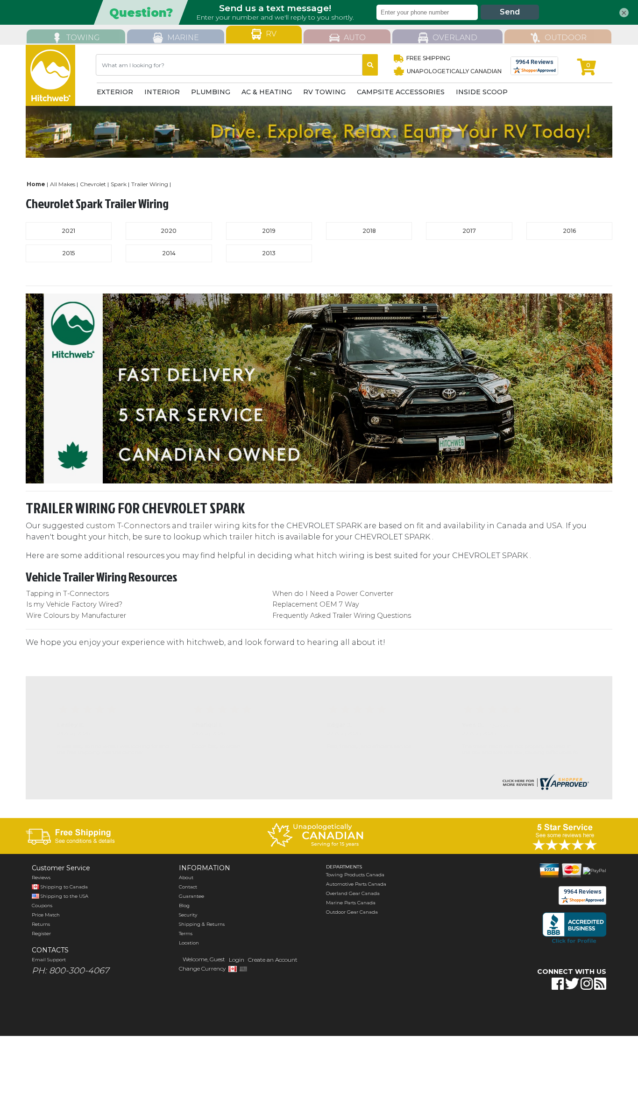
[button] (539, 1013)
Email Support (49, 960)
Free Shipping (428, 58)
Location (189, 943)
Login (236, 959)
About (186, 877)
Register (41, 933)
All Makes (62, 184)
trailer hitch (252, 536)
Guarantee (191, 896)
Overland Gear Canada (353, 893)
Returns (41, 924)
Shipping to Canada (64, 887)
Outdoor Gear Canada (352, 912)
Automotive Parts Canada (356, 884)
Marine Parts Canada (351, 903)
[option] (319, 132)
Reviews (41, 877)
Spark (119, 184)
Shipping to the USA (63, 896)
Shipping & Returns (202, 924)
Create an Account (273, 959)
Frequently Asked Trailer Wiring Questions (341, 615)
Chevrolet (93, 184)
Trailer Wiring (149, 184)
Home (36, 184)
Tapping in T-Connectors (67, 593)
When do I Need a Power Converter (332, 593)
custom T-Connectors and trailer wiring (163, 525)
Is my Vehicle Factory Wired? (74, 604)
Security (188, 915)
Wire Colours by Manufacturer (76, 615)
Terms (185, 933)
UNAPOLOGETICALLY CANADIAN (453, 71)
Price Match (46, 915)
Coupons (42, 905)
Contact (188, 887)
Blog (184, 905)
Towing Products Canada (355, 875)
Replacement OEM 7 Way (315, 604)
